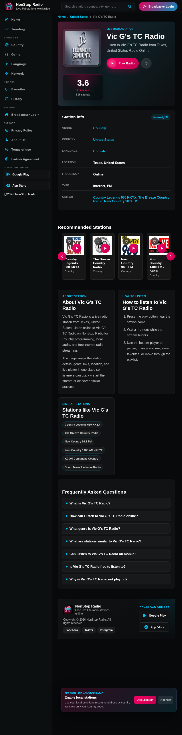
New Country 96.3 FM (120, 201)
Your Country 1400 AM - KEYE (157, 265)
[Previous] (62, 256)
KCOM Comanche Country (81, 458)
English (99, 151)
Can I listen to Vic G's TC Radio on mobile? (102, 554)
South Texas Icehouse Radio (83, 467)
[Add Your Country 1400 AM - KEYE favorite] (154, 241)
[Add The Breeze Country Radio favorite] (98, 241)
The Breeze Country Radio (101, 263)
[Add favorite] (146, 63)
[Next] (170, 256)
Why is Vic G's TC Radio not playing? (98, 579)
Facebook (72, 630)
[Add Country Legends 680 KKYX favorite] (69, 241)
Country (99, 128)
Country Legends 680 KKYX (114, 197)
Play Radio (127, 63)
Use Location (145, 699)
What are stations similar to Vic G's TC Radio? (105, 541)
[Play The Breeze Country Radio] (105, 248)
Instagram (106, 630)
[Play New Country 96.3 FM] (133, 248)
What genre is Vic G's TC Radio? (94, 528)
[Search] (129, 6)
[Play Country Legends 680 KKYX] (76, 248)
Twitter (89, 630)
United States (79, 16)
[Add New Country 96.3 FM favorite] (126, 241)
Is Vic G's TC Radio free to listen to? (97, 566)
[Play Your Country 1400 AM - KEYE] (161, 248)
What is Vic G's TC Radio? (89, 503)
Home (62, 16)
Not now (165, 699)
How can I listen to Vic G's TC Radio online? (103, 516)
